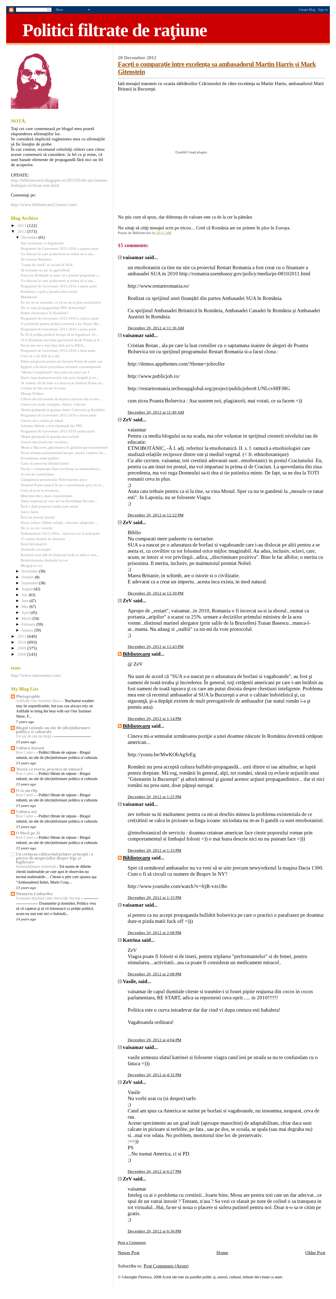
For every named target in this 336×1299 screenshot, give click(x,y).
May (25, 607)
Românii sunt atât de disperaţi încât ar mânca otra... (60, 555)
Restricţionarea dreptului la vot (44, 560)
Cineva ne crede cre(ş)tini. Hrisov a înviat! (53, 404)
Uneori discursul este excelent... (45, 442)
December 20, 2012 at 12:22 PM (155, 515)
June (25, 601)
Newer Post (128, 1252)
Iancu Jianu (29, 512)
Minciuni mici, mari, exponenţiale (47, 496)
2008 (22, 654)
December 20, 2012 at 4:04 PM (154, 1040)
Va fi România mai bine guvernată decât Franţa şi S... (61, 340)
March (26, 618)
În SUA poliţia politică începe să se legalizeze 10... (59, 334)
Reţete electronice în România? (44, 313)
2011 (22, 636)
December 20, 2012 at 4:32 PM (154, 1075)
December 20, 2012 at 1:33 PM (154, 850)
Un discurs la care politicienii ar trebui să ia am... (58, 254)
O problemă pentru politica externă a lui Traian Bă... (61, 324)
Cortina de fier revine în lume (43, 388)
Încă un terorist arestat (38, 517)
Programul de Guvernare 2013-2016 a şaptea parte (59, 248)
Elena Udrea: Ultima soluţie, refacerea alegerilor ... (59, 522)
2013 (22, 225)
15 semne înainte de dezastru (43, 539)
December (29, 237)
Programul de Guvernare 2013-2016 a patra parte (58, 329)
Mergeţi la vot (31, 565)
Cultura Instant (30, 748)
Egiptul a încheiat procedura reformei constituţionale (61, 367)
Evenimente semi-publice (40, 458)
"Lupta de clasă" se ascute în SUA (47, 265)
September (30, 583)
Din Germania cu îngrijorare (42, 243)
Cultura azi (26, 811)
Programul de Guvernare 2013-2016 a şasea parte (59, 286)
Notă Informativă (34, 544)
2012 (22, 231)
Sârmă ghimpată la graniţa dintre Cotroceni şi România (63, 410)
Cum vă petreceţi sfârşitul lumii (45, 463)
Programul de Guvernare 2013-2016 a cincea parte (60, 318)
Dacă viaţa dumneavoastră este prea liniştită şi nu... (60, 377)
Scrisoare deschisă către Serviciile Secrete (48, 898)
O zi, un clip (26, 790)
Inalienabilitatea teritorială (36, 866)
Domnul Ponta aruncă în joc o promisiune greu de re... (62, 485)
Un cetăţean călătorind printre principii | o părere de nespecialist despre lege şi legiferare (54, 858)
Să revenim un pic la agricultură (45, 270)
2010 (22, 642)
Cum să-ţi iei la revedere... (41, 490)
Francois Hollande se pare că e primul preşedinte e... (61, 275)
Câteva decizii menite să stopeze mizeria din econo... (61, 399)
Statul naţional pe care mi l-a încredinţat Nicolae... (59, 501)
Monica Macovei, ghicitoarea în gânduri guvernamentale (64, 447)
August (27, 589)
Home (222, 1252)
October (28, 577)
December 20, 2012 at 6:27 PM (154, 1171)
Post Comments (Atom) (166, 1266)
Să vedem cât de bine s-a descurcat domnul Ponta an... (62, 383)
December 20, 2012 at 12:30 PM (155, 593)
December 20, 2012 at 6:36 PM (154, 1231)
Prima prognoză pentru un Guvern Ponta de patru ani (61, 361)
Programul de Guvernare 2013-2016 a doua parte (58, 415)
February (28, 624)
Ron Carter (25, 752)
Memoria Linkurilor (34, 893)
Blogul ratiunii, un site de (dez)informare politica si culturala (53, 729)
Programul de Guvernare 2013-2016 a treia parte (58, 350)
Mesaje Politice (32, 393)
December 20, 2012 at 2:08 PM (154, 932)
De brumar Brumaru (36, 259)
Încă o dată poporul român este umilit (49, 506)
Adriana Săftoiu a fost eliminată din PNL (52, 426)
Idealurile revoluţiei (36, 549)
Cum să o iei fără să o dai (40, 356)
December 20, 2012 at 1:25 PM (154, 797)
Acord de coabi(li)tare (37, 474)
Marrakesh (29, 297)
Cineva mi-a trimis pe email (42, 420)
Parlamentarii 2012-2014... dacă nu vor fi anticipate (60, 533)
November (30, 571)
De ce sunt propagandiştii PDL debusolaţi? (53, 308)
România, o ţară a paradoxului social (49, 291)
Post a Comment (132, 1242)
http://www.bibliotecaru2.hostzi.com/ (44, 204)
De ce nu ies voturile (36, 528)
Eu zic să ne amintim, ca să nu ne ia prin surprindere (61, 302)
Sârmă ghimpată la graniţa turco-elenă (50, 436)
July (25, 595)
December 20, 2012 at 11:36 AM (156, 328)
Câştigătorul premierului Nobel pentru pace (54, 479)
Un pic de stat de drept (34, 736)
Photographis (28, 696)
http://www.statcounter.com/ (36, 675)
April (26, 612)
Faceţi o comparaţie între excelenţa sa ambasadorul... (61, 469)
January (27, 630)
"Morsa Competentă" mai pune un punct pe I (55, 372)
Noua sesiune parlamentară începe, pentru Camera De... (63, 453)
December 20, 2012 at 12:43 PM (155, 646)
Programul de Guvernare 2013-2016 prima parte (58, 431)
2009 (22, 648)
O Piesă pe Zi (28, 833)
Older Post (315, 1252)
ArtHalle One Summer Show (39, 701)
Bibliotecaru (136, 654)
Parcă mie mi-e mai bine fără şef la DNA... (53, 345)
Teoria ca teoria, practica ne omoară (49, 769)
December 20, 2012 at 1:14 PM (154, 718)
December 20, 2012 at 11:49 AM (156, 412)
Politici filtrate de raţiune (114, 30)
